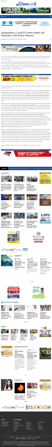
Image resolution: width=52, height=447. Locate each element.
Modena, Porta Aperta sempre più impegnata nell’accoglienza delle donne (24, 145)
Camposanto (29, 423)
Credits (33, 438)
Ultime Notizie (4, 423)
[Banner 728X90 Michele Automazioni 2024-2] (26, 156)
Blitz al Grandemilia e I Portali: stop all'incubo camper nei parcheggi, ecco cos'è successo (32, 187)
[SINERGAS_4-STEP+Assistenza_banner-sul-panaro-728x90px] (26, 13)
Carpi (24, 39)
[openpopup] (50, 17)
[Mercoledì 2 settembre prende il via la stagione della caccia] (19, 197)
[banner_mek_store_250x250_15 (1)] (45, 337)
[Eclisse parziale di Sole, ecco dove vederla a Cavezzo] (20, 388)
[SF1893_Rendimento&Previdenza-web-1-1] (45, 224)
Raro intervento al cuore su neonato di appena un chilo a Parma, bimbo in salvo (6, 187)
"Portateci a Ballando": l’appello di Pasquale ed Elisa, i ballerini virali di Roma (45, 315)
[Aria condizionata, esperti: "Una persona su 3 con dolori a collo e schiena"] (5, 331)
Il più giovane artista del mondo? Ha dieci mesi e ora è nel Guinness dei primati (32, 315)
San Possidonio (29, 429)
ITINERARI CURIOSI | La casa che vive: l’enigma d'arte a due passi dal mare (32, 264)
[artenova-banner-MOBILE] (14, 243)
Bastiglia (28, 427)
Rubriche (18, 256)
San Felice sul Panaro (18, 425)
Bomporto (28, 425)
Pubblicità (23, 437)
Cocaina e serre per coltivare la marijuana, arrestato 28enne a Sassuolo (19, 224)
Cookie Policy (38, 437)
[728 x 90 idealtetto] (26, 51)
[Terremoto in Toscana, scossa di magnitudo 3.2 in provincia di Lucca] (19, 308)
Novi (39, 423)
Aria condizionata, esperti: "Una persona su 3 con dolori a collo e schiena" (5, 337)
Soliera (39, 425)
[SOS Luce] (38, 298)
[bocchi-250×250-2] (14, 298)
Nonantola (40, 429)
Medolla (15, 429)
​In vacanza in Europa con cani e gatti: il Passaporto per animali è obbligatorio (32, 394)
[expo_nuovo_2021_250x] (7, 357)
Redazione (4, 39)
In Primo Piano (19, 39)
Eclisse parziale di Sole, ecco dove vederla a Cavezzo (20, 397)
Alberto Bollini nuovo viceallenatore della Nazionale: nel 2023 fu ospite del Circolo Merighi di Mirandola (19, 354)
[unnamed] (45, 183)
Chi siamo (12, 437)
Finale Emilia (16, 423)
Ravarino (40, 427)
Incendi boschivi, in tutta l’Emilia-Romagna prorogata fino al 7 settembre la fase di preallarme (32, 224)
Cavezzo (28, 422)
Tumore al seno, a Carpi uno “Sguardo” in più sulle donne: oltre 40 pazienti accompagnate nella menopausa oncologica (32, 355)
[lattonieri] (38, 243)
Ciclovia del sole (5, 422)
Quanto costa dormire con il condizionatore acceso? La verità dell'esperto (6, 315)
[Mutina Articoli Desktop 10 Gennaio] (26, 81)
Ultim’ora (4, 168)
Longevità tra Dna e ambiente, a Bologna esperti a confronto (14, 337)
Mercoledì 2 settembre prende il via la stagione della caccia (19, 205)
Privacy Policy (30, 437)
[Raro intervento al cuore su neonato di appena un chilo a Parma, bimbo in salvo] (6, 179)
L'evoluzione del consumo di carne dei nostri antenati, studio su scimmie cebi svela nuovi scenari (24, 337)
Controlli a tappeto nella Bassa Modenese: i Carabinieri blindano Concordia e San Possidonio (6, 206)
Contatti (17, 437)
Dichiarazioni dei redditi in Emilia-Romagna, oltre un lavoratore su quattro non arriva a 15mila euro (6, 224)
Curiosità (18, 380)
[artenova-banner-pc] (26, 407)
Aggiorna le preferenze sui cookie (22, 438)
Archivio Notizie (4, 425)
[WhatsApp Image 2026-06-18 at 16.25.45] (45, 205)
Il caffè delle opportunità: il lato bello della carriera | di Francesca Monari (19, 264)
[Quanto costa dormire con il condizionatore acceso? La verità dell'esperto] (6, 308)
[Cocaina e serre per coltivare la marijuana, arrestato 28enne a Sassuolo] (19, 216)
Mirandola (16, 422)
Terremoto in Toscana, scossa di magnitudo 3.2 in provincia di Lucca (19, 316)
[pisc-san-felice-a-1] (7, 266)
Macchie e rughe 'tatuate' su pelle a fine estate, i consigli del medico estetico (33, 337)
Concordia (16, 427)
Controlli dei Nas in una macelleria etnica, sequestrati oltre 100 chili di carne (19, 187)
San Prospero (41, 422)
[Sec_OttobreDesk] (26, 24)
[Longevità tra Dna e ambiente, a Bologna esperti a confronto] (14, 331)
